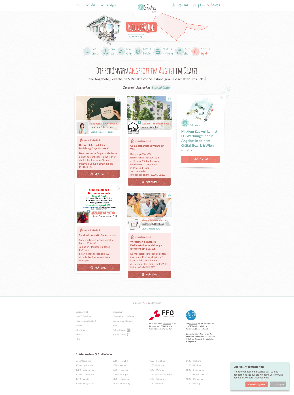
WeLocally (167, 323)
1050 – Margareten (85, 383)
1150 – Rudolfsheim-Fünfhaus (161, 374)
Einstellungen (278, 384)
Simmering (137, 36)
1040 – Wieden (83, 379)
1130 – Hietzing (156, 365)
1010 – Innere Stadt (85, 365)
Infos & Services (83, 316)
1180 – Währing (193, 360)
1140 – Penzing (156, 370)
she (81, 325)
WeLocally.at (82, 311)
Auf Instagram (119, 330)
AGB (115, 325)
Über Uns (80, 330)
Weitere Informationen (257, 377)
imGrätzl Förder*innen (147, 302)
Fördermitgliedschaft (86, 321)
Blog (78, 339)
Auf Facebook (119, 334)
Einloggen (215, 5)
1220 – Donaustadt (195, 379)
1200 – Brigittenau (195, 370)
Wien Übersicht (83, 360)
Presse (79, 334)
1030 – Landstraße (85, 374)
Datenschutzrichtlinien (123, 316)
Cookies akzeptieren (256, 384)
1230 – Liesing (193, 383)
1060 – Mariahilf (120, 360)
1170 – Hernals (156, 383)
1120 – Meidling (157, 360)
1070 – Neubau (120, 365)
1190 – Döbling (193, 365)
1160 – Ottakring (157, 379)
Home (78, 5)
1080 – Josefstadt (121, 370)
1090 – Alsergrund (121, 374)
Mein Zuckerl (200, 159)
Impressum (118, 311)
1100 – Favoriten (121, 379)
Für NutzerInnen (180, 5)
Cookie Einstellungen (123, 321)
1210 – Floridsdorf (195, 374)
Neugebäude (161, 87)
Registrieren (201, 5)
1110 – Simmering (121, 383)
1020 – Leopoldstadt (85, 370)
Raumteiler (193, 323)
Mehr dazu (100, 174)
